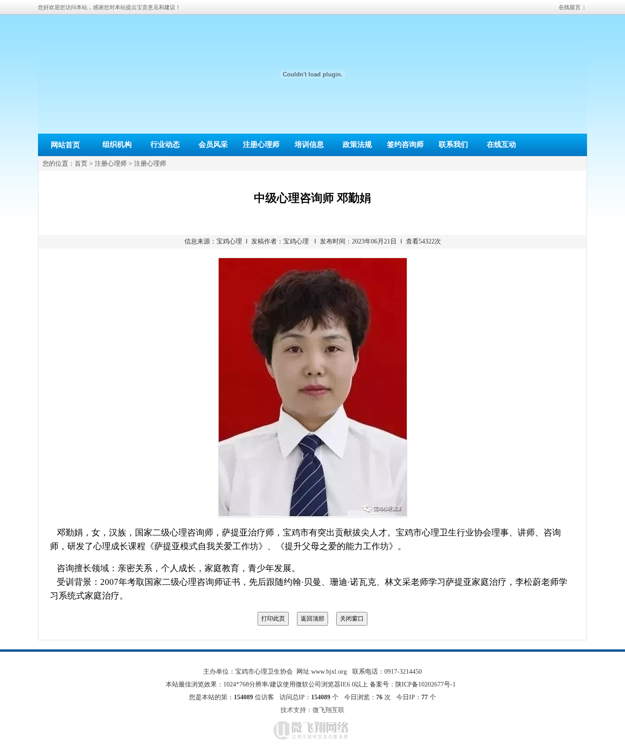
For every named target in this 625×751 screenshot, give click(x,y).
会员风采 (213, 144)
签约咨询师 (405, 144)
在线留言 (570, 7)
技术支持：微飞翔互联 (312, 710)
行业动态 (165, 144)
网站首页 (65, 145)
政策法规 (357, 144)
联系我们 (453, 144)
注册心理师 (261, 144)
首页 (81, 163)
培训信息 (309, 144)
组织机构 (117, 144)
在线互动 (501, 144)
